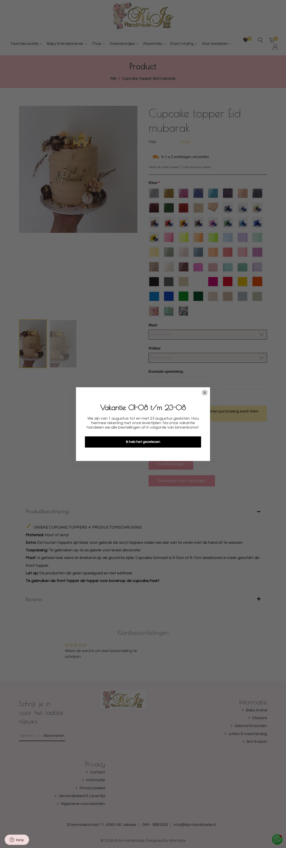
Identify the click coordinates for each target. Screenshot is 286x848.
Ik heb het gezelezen (143, 442)
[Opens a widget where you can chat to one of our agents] (16, 840)
